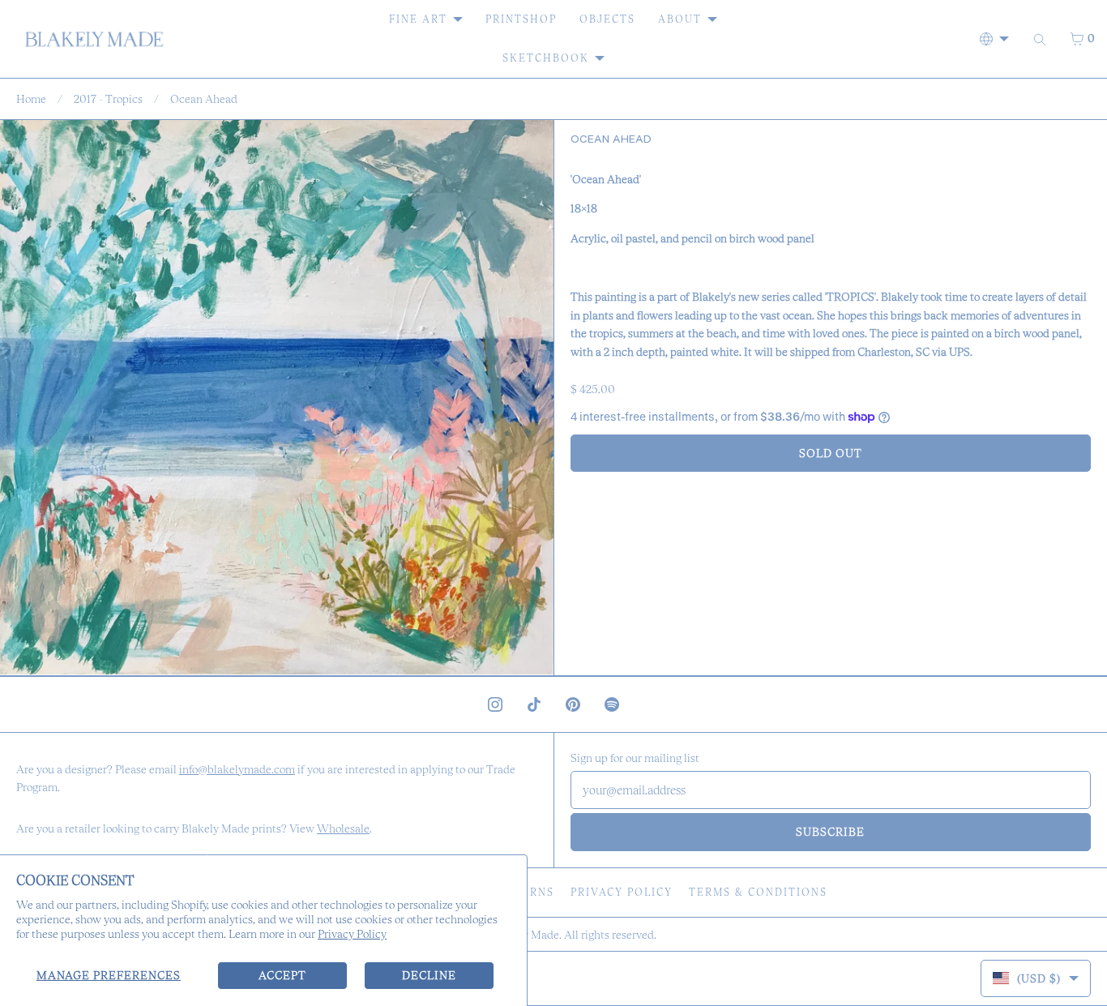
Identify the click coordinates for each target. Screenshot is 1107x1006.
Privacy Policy (352, 933)
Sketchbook (545, 58)
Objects (607, 19)
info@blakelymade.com (237, 769)
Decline (429, 975)
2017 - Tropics (108, 98)
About (680, 19)
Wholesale (343, 828)
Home (31, 98)
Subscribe (830, 831)
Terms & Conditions (758, 892)
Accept (282, 975)
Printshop (521, 19)
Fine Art (418, 19)
